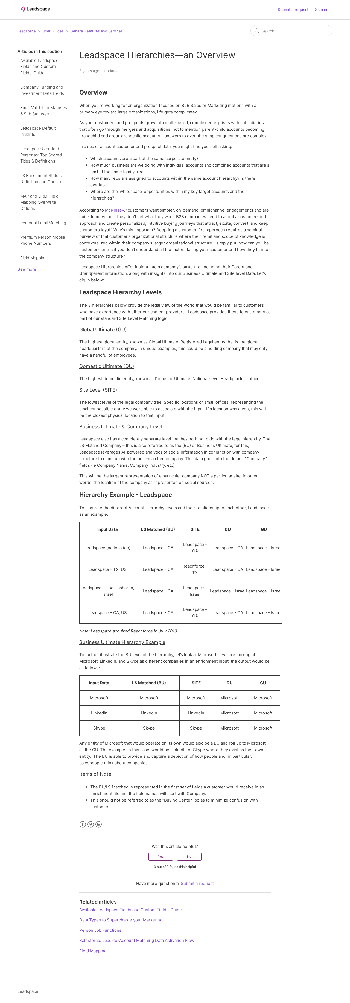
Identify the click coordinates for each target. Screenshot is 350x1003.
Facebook (82, 824)
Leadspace (27, 31)
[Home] (35, 14)
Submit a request (293, 9)
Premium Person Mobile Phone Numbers (42, 240)
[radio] (160, 857)
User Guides (53, 31)
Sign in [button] (321, 9)
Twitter (90, 824)
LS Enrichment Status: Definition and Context (41, 178)
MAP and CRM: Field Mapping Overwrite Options (39, 202)
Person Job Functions (100, 930)
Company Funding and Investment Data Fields (42, 90)
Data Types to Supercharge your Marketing (120, 919)
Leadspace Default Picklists (38, 131)
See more (27, 269)
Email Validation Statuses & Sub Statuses (43, 110)
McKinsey (114, 210)
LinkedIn (98, 824)
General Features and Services (96, 31)
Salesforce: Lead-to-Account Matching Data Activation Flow (136, 940)
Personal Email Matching (43, 222)
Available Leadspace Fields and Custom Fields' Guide (39, 66)
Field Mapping (33, 257)
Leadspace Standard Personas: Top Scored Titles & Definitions (41, 155)
